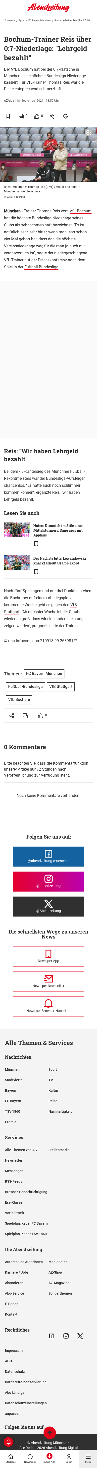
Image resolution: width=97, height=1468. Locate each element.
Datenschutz (15, 1372)
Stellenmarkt (58, 1150)
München (12, 1069)
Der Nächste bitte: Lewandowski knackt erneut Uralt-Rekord (59, 560)
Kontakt (11, 1314)
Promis (10, 1122)
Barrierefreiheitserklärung (26, 1382)
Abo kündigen (16, 1393)
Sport (22, 20)
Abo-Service (14, 1293)
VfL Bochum (81, 211)
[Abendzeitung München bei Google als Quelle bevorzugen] (66, 116)
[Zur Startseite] (48, 11)
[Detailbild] (88, 132)
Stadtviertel (14, 1080)
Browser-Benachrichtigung (26, 1192)
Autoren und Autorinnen (24, 1262)
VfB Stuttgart (60, 686)
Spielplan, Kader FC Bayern (26, 1223)
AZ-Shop (55, 1272)
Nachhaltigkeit (60, 1111)
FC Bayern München (39, 20)
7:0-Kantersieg (30, 471)
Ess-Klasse (13, 1202)
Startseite (10, 20)
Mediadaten (58, 1262)
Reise (52, 1101)
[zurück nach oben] (50, 1433)
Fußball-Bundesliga (41, 267)
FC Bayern (13, 1101)
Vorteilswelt (14, 1213)
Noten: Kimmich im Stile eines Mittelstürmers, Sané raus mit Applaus (58, 530)
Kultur (53, 1090)
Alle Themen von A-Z (21, 1150)
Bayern (10, 1090)
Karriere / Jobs (17, 1272)
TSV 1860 (12, 1111)
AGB (8, 1361)
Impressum (14, 1351)
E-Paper (11, 1304)
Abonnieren (14, 1283)
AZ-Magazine (59, 1283)
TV (50, 1080)
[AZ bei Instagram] (66, 1336)
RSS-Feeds (13, 1181)
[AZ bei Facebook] (51, 1336)
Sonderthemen (60, 1293)
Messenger (14, 1171)
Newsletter (13, 1160)
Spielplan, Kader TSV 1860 (26, 1234)
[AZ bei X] (80, 1336)
